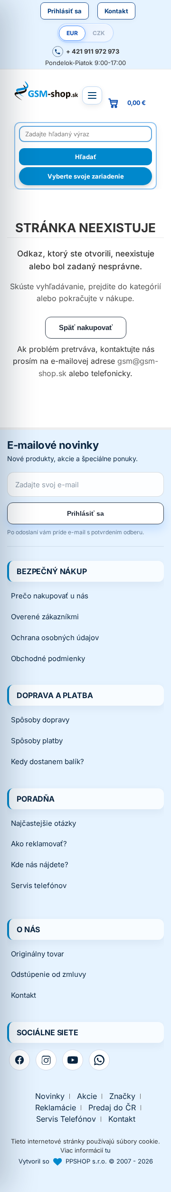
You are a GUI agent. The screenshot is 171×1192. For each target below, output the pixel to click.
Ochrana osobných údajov (55, 637)
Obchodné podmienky (48, 658)
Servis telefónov (38, 885)
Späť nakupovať (86, 327)
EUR (72, 33)
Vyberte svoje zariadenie (86, 176)
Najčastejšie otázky (43, 823)
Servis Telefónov (66, 1119)
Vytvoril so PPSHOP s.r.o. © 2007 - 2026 (86, 1161)
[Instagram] (46, 1060)
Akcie (87, 1096)
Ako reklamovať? (39, 843)
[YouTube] (72, 1060)
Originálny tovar (37, 953)
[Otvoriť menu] (92, 95)
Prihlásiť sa (65, 11)
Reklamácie (55, 1107)
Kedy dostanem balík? (47, 761)
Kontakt (116, 11)
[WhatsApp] (99, 1060)
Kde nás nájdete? (39, 864)
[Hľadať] (85, 156)
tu (108, 1150)
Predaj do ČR (112, 1107)
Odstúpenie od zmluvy (48, 974)
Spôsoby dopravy (40, 719)
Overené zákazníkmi (45, 616)
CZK (99, 33)
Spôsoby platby (37, 740)
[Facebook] (19, 1060)
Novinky (50, 1096)
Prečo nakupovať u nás (49, 595)
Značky (122, 1096)
